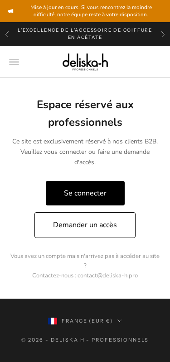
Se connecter (85, 193)
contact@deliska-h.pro (108, 276)
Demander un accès (85, 225)
